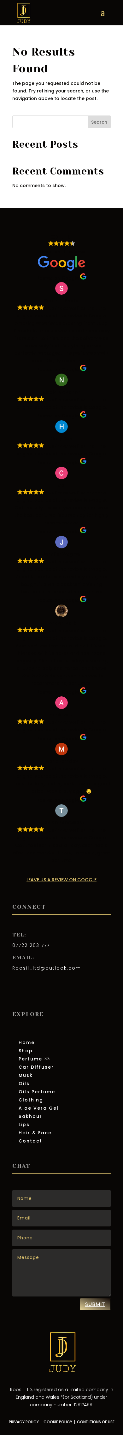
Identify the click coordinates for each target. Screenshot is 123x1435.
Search (99, 122)
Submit (95, 1304)
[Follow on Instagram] (30, 993)
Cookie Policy (58, 1422)
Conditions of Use (95, 1422)
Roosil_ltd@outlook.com (46, 968)
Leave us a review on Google (61, 880)
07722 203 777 (31, 945)
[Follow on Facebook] (17, 993)
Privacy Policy (24, 1422)
